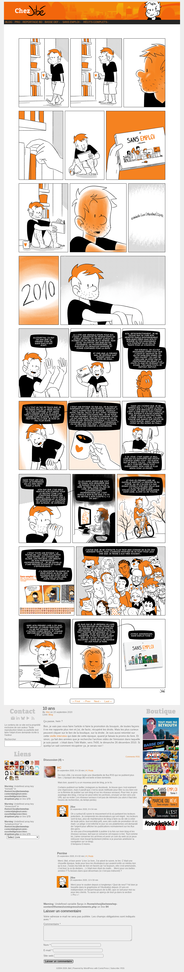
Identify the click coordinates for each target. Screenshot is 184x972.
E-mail (47, 950)
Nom (46, 944)
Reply (90, 770)
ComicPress (103, 968)
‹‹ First (76, 701)
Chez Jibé (92, 11)
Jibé (69, 968)
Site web (48, 955)
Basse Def (52, 22)
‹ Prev (87, 701)
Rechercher (10, 739)
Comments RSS (133, 757)
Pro (17, 22)
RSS (122, 968)
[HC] (49, 776)
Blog (8, 22)
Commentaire (52, 924)
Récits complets (96, 22)
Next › (97, 701)
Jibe (48, 712)
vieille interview (58, 735)
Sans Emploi (72, 22)
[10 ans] (92, 696)
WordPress (89, 968)
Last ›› (108, 701)
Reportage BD (32, 22)
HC (59, 767)
